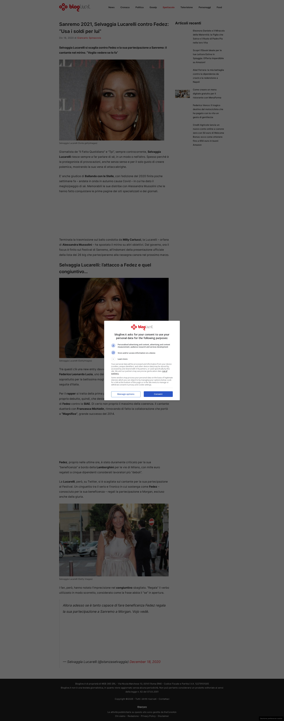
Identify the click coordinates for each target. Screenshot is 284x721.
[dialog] (142, 360)
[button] (142, 359)
